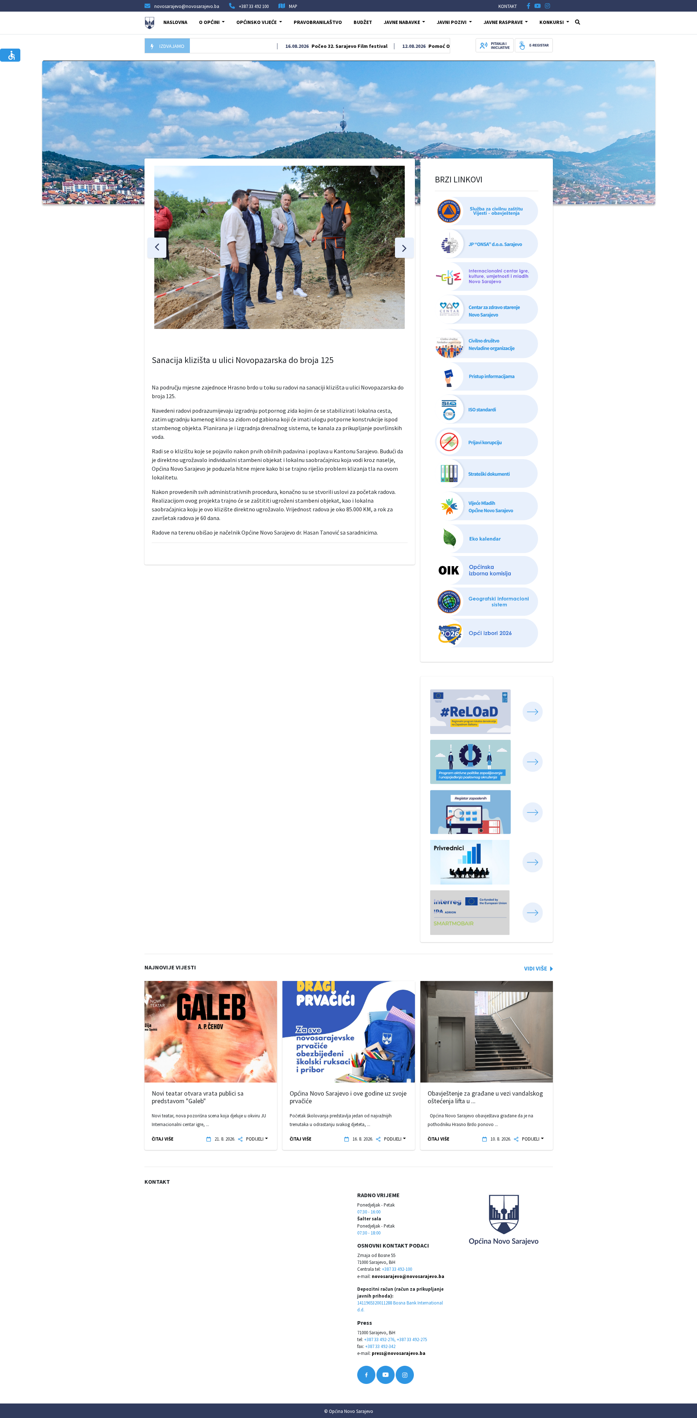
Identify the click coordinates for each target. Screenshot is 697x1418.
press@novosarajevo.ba (398, 1353)
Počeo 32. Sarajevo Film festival (318, 46)
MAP (293, 6)
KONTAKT (507, 6)
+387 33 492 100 (254, 6)
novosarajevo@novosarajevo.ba (408, 1276)
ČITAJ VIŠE (163, 1139)
